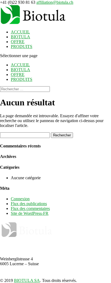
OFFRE (18, 41)
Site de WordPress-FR (29, 213)
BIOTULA (20, 36)
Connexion (20, 198)
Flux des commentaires (30, 208)
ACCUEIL (20, 32)
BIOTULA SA (27, 280)
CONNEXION (55, 269)
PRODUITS (21, 46)
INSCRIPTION (55, 276)
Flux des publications (29, 203)
